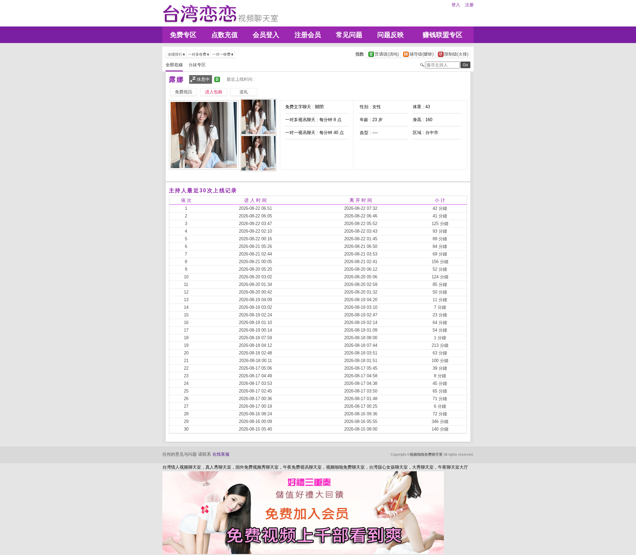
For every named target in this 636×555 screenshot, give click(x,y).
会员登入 (266, 34)
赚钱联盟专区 (442, 34)
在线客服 (221, 454)
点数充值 (224, 34)
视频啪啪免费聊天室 (426, 454)
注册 (469, 4)
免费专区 (183, 34)
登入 (455, 4)
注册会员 (307, 34)
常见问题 (349, 34)
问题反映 (390, 34)
